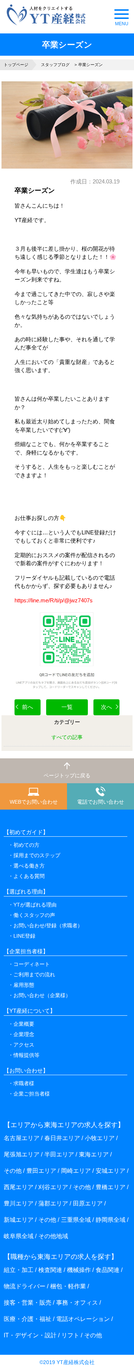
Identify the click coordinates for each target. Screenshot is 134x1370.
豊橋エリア (110, 1187)
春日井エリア (62, 1138)
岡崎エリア (76, 1171)
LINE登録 (24, 936)
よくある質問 (29, 876)
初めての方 (26, 845)
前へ (27, 707)
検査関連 (50, 1270)
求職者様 (23, 1083)
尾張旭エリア (21, 1154)
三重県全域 (76, 1220)
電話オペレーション (83, 1319)
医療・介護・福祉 (27, 1319)
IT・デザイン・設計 (30, 1335)
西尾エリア (19, 1187)
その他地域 (53, 1236)
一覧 (67, 707)
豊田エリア (41, 1171)
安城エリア (110, 1171)
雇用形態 (23, 985)
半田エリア (59, 1154)
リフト (70, 1335)
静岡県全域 (110, 1220)
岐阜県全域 (19, 1236)
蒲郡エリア (53, 1203)
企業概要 (23, 1024)
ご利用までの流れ (34, 974)
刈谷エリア (53, 1187)
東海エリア (94, 1154)
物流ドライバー (24, 1286)
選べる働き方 (29, 866)
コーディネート (31, 964)
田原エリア (88, 1203)
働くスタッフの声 (34, 915)
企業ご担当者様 (31, 1094)
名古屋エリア (21, 1138)
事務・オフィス (77, 1302)
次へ (106, 707)
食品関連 (107, 1270)
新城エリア (19, 1220)
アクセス (23, 1045)
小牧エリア (100, 1138)
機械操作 (79, 1270)
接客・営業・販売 (27, 1302)
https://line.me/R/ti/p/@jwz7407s (54, 600)
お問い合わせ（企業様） (42, 995)
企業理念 (23, 1034)
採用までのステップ (36, 855)
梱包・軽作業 (68, 1286)
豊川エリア (19, 1203)
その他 (13, 1171)
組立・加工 (19, 1270)
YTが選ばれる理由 (35, 905)
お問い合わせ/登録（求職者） (48, 925)
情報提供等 (26, 1055)
